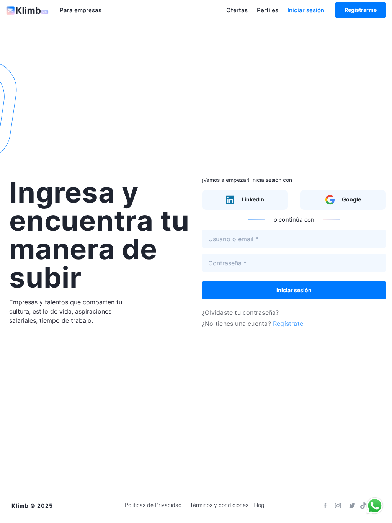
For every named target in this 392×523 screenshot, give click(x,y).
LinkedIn (252, 199)
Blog (258, 505)
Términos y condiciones (219, 505)
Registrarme (361, 10)
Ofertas (237, 10)
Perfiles (267, 10)
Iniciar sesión (305, 10)
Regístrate (288, 323)
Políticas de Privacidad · (155, 505)
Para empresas (80, 10)
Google (351, 199)
